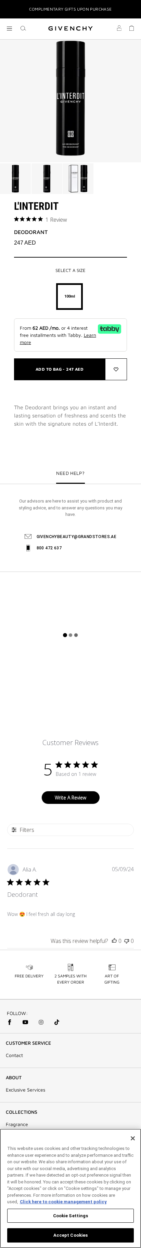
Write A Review (70, 797)
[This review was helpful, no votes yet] (114, 941)
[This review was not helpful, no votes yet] (126, 941)
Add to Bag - (60, 369)
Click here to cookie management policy (63, 1201)
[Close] (132, 1138)
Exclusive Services (25, 1090)
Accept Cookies (70, 1235)
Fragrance (17, 1124)
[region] (70, 1188)
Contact (14, 1055)
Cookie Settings (70, 1215)
